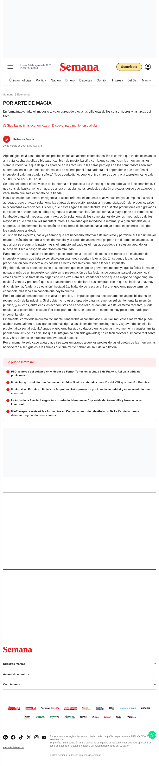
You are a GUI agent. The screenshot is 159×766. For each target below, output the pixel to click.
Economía (23, 94)
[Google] (5, 737)
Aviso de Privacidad (17, 747)
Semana (8, 94)
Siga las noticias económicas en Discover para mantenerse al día (52, 125)
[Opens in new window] (13, 737)
